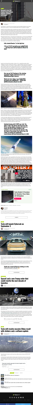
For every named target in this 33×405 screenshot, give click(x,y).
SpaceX (7, 205)
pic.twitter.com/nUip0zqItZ (15, 132)
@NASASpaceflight (9, 76)
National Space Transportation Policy (11, 313)
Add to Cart (18, 198)
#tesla (18, 386)
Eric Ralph (5, 24)
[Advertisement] (16, 57)
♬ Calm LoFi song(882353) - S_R (5, 387)
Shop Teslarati (5, 189)
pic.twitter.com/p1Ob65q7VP (11, 80)
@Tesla (16, 267)
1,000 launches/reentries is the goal (6, 312)
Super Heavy (14, 205)
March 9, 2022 (25, 134)
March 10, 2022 (18, 82)
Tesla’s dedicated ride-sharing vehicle (12, 260)
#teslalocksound (3, 387)
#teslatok (20, 386)
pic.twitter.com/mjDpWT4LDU (20, 46)
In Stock (30, 189)
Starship (10, 205)
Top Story (18, 205)
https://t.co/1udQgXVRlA (19, 79)
